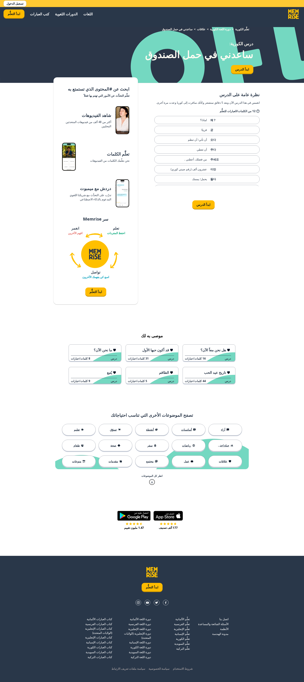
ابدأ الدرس (242, 69)
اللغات (88, 14)
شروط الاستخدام (183, 669)
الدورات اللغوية (66, 14)
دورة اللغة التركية (141, 657)
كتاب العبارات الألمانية (99, 619)
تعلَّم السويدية (182, 644)
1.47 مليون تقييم (134, 528)
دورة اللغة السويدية (140, 652)
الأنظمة (224, 629)
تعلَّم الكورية (242, 29)
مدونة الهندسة (220, 634)
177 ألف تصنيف (168, 528)
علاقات (201, 29)
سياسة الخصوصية (159, 669)
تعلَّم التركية (183, 649)
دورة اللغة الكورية (220, 29)
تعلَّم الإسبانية (182, 634)
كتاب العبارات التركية (100, 657)
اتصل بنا (224, 619)
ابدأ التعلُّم (14, 14)
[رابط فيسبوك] (166, 602)
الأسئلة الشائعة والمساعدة (213, 624)
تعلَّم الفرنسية (182, 624)
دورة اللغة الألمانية (140, 619)
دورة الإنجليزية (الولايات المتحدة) (137, 636)
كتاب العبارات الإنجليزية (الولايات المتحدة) (98, 631)
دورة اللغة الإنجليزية (139, 629)
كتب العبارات (39, 14)
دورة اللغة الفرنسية (139, 624)
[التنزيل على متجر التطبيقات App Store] (168, 516)
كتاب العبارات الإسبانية (99, 642)
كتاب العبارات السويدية (99, 652)
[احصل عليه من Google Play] (134, 516)
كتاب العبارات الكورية (99, 647)
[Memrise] (293, 14)
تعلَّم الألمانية (182, 619)
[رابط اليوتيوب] (147, 602)
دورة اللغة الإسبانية (140, 642)
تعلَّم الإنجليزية (182, 629)
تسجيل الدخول (15, 3)
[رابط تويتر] (156, 602)
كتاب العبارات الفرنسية (98, 624)
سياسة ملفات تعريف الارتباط (128, 669)
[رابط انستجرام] (138, 602)
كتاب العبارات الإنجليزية (98, 637)
